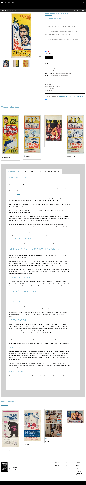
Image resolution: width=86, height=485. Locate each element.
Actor (57, 2)
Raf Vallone (72, 96)
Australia (60, 96)
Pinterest (56, 467)
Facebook (57, 464)
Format (53, 2)
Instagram (57, 465)
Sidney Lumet (78, 96)
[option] (21, 35)
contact (18, 194)
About (18, 8)
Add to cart (49, 57)
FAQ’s (27, 188)
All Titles (37, 2)
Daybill (67, 96)
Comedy (64, 96)
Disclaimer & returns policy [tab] (52, 171)
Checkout (82, 10)
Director (62, 2)
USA (82, 96)
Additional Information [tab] (14, 171)
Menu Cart (79, 2)
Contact (30, 8)
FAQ (27, 8)
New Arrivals (43, 2)
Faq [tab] (26, 171)
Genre (49, 2)
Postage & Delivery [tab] (36, 171)
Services (22, 8)
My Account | (76, 10)
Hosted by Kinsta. (82, 481)
